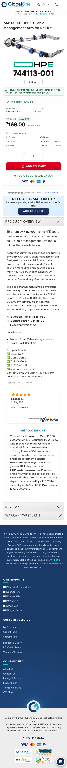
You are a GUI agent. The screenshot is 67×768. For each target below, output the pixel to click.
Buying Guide (12, 610)
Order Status (10, 632)
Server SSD (11, 596)
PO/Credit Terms (12, 647)
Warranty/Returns (12, 652)
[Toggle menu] (62, 4)
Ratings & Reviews (12, 678)
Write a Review (51, 192)
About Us (8, 669)
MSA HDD (10, 601)
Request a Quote (12, 642)
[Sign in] (43, 4)
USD (49, 4)
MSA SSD (10, 605)
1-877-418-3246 (33, 738)
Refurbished (13, 111)
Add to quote (33, 211)
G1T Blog (8, 692)
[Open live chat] (60, 761)
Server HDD (11, 591)
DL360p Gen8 (18, 365)
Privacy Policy (10, 683)
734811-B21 (39, 316)
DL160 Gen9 (17, 353)
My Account (9, 627)
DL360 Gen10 (18, 357)
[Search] (38, 4)
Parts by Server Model (17, 587)
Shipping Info (10, 636)
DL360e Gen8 (18, 361)
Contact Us (9, 673)
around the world (33, 567)
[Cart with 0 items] (56, 4)
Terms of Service (12, 687)
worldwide (36, 14)
